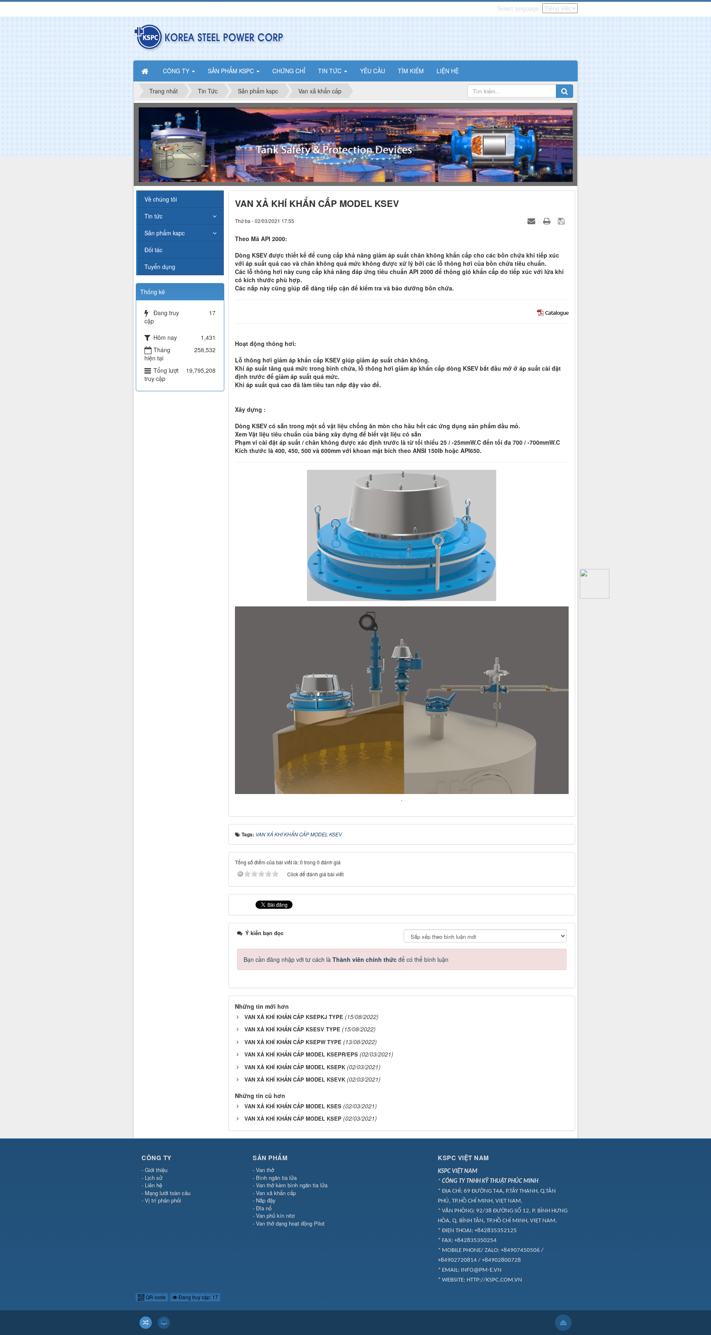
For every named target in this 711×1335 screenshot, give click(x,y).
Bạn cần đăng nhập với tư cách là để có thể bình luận (346, 959)
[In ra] (547, 220)
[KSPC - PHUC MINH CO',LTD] (209, 37)
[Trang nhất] (145, 70)
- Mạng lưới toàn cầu (166, 1193)
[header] (355, 143)
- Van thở (263, 1170)
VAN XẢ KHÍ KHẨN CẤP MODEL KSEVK (294, 1079)
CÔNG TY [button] (177, 71)
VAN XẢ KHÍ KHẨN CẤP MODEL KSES (293, 1106)
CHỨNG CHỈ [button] (288, 71)
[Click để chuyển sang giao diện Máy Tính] (164, 1322)
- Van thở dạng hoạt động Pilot (289, 1223)
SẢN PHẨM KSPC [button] (232, 71)
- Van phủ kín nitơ (274, 1215)
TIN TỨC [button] (330, 71)
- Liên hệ (152, 1185)
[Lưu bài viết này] (562, 220)
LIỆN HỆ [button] (448, 71)
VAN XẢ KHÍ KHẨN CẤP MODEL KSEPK (294, 1067)
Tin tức (153, 216)
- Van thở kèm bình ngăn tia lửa (290, 1185)
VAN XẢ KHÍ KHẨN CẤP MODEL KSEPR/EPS (301, 1054)
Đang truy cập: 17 (197, 1296)
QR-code (155, 1296)
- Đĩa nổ (262, 1208)
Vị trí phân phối (163, 1200)
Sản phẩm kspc (164, 233)
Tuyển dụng (159, 266)
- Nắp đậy (264, 1200)
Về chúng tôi (160, 199)
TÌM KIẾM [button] (411, 71)
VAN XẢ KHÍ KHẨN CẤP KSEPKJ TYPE (293, 1017)
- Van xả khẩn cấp (274, 1193)
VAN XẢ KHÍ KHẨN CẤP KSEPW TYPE (293, 1042)
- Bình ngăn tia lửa (275, 1178)
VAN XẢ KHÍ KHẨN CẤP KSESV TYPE (292, 1029)
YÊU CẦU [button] (372, 71)
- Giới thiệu (154, 1170)
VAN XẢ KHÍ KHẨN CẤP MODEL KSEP (293, 1118)
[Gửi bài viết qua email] (532, 220)
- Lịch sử (152, 1178)
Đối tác (153, 250)
